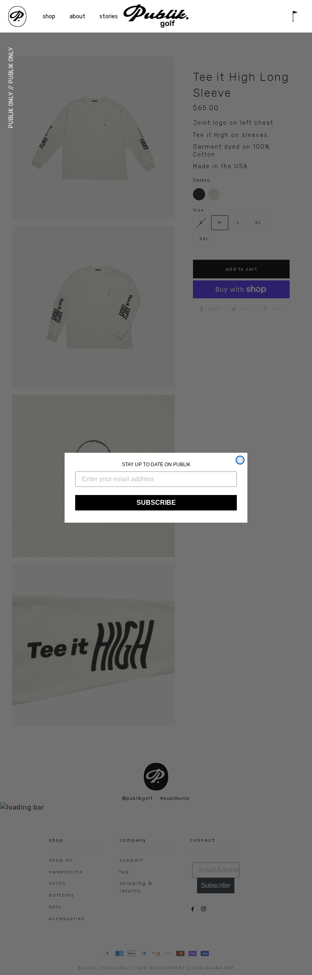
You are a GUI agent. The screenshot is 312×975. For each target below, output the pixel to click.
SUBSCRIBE (156, 502)
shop (49, 16)
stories (109, 16)
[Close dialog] (240, 460)
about (77, 16)
